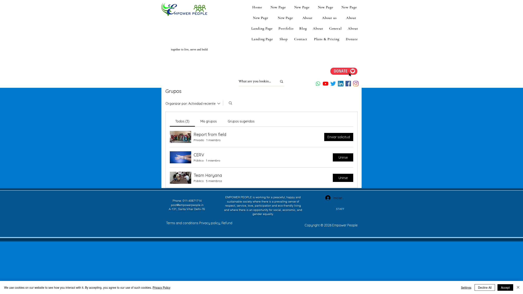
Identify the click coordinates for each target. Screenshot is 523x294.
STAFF (340, 209)
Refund (226, 223)
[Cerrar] (518, 287)
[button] (329, 17)
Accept (505, 287)
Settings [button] (466, 287)
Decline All (485, 287)
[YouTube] (325, 83)
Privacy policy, (210, 223)
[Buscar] (230, 103)
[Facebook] (348, 83)
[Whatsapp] (318, 83)
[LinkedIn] (340, 83)
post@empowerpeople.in (187, 205)
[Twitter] (333, 83)
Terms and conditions (182, 223)
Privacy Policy (161, 287)
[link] (182, 121)
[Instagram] (356, 83)
